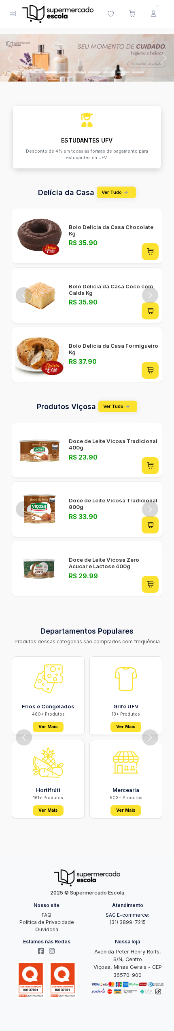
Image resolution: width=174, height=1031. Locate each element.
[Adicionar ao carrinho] (150, 251)
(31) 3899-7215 (128, 922)
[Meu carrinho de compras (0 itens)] (132, 14)
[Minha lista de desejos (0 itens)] (110, 14)
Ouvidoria (46, 929)
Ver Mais (48, 726)
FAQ (46, 915)
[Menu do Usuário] (153, 14)
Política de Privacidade (46, 922)
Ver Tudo (112, 192)
